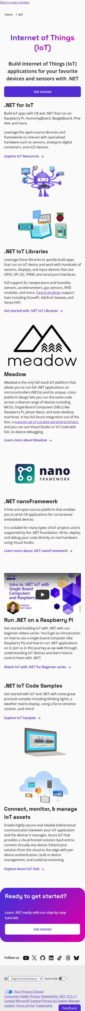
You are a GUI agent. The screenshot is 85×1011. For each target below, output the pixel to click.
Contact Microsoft (16, 1001)
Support (35, 1001)
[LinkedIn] (51, 957)
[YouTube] (25, 957)
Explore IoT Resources (22, 156)
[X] (34, 957)
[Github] (42, 957)
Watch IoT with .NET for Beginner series (35, 667)
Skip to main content (14, 2)
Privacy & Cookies (55, 1001)
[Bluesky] (76, 957)
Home (9, 14)
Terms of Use (25, 1005)
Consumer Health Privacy (22, 996)
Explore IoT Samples (20, 718)
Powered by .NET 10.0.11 (59, 996)
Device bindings (48, 292)
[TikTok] (59, 957)
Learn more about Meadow (26, 440)
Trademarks (43, 1005)
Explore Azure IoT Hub (22, 869)
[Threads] (68, 957)
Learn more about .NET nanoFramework (36, 550)
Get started (42, 91)
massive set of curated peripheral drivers (46, 422)
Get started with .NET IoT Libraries (31, 310)
